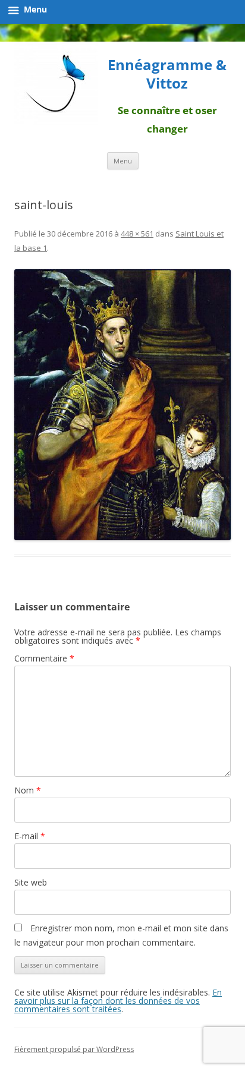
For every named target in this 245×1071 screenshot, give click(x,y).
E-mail (29, 836)
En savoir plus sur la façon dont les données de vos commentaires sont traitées (118, 1001)
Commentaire (44, 658)
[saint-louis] (122, 404)
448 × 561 (137, 233)
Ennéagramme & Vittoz (167, 74)
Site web (30, 882)
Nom (27, 790)
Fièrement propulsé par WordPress (74, 1049)
